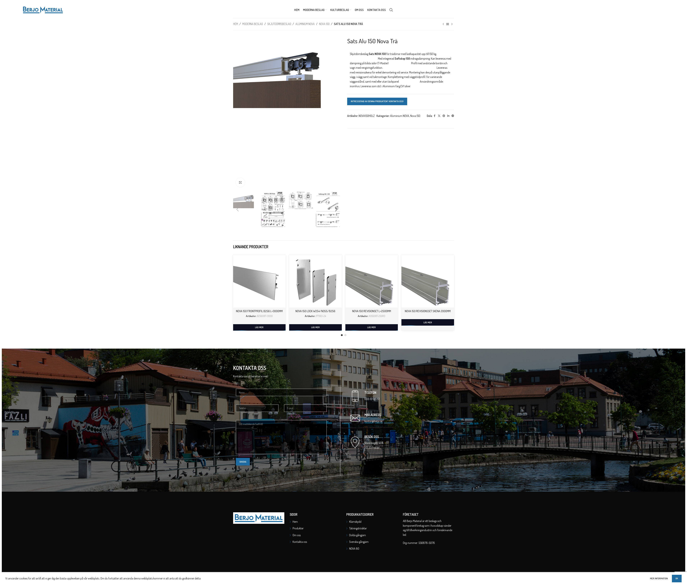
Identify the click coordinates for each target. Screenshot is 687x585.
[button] (237, 209)
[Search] (391, 9)
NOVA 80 (354, 548)
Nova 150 (324, 24)
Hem (235, 24)
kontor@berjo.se (373, 421)
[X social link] (439, 115)
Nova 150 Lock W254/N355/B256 (315, 311)
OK (677, 578)
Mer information (659, 578)
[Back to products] (447, 24)
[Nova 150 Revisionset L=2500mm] (371, 281)
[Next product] (452, 24)
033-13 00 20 (372, 399)
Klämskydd (355, 521)
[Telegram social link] (452, 115)
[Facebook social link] (434, 115)
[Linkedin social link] (448, 115)
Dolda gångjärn (357, 535)
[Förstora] (240, 182)
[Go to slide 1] (342, 335)
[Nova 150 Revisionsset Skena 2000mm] (427, 281)
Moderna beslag (252, 24)
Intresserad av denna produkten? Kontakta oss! (377, 101)
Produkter (298, 528)
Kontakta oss (300, 542)
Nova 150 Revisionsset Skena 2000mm (428, 311)
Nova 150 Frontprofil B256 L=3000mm (259, 311)
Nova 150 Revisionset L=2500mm (371, 311)
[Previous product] (443, 24)
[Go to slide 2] (345, 335)
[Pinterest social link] (443, 115)
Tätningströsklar (358, 528)
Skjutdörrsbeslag (279, 24)
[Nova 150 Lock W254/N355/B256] (315, 281)
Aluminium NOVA (305, 24)
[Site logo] (43, 9)
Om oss (297, 535)
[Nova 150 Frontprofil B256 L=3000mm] (259, 281)
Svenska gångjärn (359, 542)
